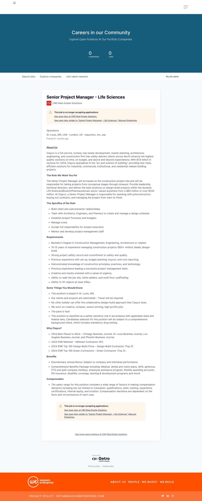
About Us (118, 482)
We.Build (167, 482)
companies (50, 76)
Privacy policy (94, 466)
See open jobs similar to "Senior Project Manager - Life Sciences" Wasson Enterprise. (95, 120)
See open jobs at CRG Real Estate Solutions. (75, 116)
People (134, 482)
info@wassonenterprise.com (80, 496)
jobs (28, 76)
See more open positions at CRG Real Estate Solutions (101, 434)
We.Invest (150, 482)
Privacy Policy (41, 496)
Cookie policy (108, 466)
